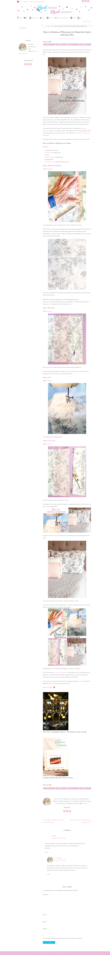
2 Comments (73, 38)
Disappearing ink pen (50, 157)
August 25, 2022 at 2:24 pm (59, 838)
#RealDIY (49, 683)
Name (45, 914)
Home (48, 26)
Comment (46, 894)
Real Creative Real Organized (55, 9)
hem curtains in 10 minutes (81, 133)
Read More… (85, 803)
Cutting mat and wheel (51, 161)
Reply (46, 852)
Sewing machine (49, 152)
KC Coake (56, 858)
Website (45, 928)
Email (45, 921)
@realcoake (81, 681)
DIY (52, 26)
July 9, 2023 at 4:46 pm (60, 860)
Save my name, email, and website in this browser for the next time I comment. (62, 938)
